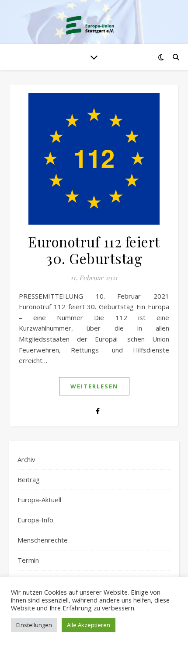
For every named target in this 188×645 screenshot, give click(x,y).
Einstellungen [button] (34, 625)
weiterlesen (94, 386)
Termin (28, 560)
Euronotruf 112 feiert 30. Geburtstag (94, 250)
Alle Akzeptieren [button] (88, 625)
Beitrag (28, 479)
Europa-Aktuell (39, 499)
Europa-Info (35, 519)
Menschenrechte (42, 540)
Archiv (26, 459)
